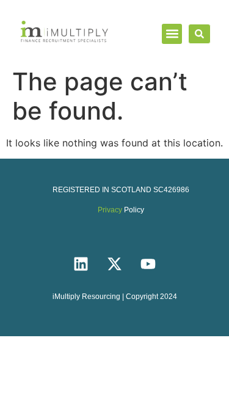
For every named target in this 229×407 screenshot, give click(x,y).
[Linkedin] (81, 263)
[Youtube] (148, 263)
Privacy (110, 210)
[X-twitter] (115, 263)
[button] (172, 34)
